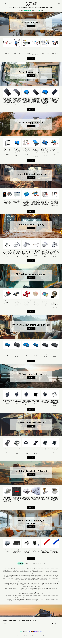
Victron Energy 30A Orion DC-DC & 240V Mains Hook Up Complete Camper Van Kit (36, 50)
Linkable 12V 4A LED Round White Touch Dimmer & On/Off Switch (36, 252)
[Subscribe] (23, 623)
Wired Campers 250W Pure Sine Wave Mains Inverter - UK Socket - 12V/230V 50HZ (16, 353)
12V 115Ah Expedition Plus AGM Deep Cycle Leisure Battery (16, 201)
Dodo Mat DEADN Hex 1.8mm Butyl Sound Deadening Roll (35, 498)
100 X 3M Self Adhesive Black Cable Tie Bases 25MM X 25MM (16, 450)
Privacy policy (30, 635)
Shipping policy (43, 635)
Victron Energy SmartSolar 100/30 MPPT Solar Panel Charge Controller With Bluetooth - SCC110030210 (45, 151)
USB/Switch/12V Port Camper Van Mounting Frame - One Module (26, 450)
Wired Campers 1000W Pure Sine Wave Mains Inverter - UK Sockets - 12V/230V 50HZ (54, 353)
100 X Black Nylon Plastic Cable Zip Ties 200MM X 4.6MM (7, 449)
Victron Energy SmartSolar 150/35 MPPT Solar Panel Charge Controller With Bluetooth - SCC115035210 (45, 101)
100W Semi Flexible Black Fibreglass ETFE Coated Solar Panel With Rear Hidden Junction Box (35, 100)
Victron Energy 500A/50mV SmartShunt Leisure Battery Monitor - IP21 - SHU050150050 (54, 150)
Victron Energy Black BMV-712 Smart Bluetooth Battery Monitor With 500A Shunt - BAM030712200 (54, 203)
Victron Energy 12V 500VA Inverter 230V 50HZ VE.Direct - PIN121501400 (35, 352)
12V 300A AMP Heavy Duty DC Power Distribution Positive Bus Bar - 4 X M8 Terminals (26, 302)
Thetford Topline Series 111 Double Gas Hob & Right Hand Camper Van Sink (16, 551)
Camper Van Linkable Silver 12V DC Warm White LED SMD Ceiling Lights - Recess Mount (45, 252)
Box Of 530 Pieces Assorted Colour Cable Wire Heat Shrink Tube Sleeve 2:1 (45, 302)
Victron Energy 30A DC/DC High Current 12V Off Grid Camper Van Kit (54, 50)
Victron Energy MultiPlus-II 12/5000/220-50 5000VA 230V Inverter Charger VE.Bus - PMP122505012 (35, 151)
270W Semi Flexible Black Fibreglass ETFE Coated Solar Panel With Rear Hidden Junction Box (17, 100)
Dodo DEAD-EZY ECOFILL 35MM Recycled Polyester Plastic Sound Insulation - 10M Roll (7, 499)
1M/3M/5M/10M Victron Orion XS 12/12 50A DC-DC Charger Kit (16, 50)
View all (31, 58)
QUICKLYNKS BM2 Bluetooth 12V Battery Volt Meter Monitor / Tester (8, 202)
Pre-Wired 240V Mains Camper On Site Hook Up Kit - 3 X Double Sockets (26, 50)
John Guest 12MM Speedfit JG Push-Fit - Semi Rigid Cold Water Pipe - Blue (54, 551)
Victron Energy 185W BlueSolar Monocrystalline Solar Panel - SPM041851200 (54, 100)
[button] (2, 3)
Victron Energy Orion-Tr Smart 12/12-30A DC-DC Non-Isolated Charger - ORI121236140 (17, 151)
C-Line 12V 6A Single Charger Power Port (17, 401)
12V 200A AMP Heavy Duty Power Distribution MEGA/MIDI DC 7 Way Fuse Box (17, 302)
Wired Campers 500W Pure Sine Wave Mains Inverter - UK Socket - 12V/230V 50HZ (45, 353)
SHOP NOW (31, 26)
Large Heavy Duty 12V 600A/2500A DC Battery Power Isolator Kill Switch (8, 302)
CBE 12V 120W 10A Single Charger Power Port (45, 449)
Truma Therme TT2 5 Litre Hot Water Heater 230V (7, 550)
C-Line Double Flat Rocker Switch (36, 401)
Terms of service (37, 635)
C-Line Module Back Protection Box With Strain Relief (45, 401)
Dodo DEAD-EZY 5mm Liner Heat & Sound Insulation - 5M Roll (45, 498)
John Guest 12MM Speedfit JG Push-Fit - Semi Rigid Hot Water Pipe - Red (45, 551)
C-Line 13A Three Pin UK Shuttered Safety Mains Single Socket (26, 401)
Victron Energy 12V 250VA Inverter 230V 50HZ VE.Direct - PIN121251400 (7, 352)
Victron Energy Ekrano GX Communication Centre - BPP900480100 (7, 150)
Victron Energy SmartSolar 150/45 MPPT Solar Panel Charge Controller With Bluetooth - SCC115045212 (26, 101)
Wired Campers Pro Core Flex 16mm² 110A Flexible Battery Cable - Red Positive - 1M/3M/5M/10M (35, 302)
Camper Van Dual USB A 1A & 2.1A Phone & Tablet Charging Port (35, 450)
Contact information (50, 635)
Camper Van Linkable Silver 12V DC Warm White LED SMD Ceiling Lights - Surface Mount (26, 252)
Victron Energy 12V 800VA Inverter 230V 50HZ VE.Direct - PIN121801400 (26, 352)
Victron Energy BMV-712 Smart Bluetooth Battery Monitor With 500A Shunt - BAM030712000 (26, 150)
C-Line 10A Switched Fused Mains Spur (7, 401)
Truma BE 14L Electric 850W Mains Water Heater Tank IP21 (36, 551)
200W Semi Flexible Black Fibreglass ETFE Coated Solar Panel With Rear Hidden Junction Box (7, 100)
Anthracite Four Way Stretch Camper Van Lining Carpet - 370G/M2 (17, 499)
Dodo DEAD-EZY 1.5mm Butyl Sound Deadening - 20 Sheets (54, 499)
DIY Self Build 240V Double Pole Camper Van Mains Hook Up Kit (45, 50)
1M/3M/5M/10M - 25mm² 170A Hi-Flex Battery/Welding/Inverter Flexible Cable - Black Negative (54, 302)
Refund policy (24, 635)
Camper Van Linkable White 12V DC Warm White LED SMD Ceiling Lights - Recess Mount (17, 252)
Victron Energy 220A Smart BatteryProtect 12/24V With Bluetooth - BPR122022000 (26, 203)
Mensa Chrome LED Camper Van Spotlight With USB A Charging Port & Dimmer (7, 252)
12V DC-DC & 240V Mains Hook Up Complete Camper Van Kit (7, 50)
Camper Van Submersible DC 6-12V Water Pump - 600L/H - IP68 (26, 551)
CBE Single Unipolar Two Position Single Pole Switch (54, 449)
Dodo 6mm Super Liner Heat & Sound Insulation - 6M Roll (26, 498)
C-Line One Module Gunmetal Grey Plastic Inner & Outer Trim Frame (54, 402)
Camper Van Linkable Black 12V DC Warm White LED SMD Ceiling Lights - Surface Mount (54, 252)
